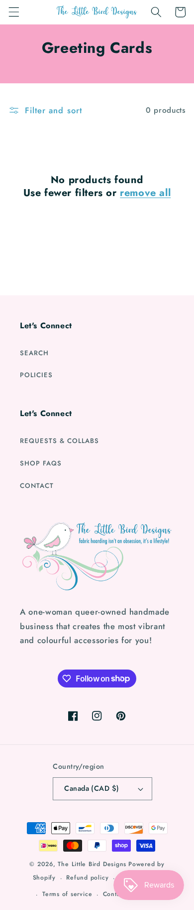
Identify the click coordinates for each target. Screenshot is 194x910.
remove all (145, 193)
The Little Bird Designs (92, 864)
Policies (36, 375)
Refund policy (87, 877)
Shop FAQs (41, 463)
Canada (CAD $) (91, 788)
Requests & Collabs (59, 441)
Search (34, 353)
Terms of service (67, 894)
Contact (37, 485)
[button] (13, 12)
